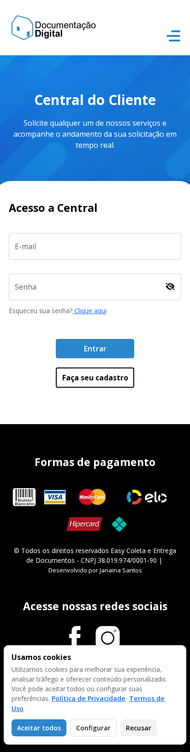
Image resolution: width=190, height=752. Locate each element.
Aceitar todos (39, 727)
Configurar (93, 727)
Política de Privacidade (88, 698)
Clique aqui (89, 310)
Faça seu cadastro (95, 378)
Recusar (138, 727)
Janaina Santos (121, 570)
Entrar (95, 349)
